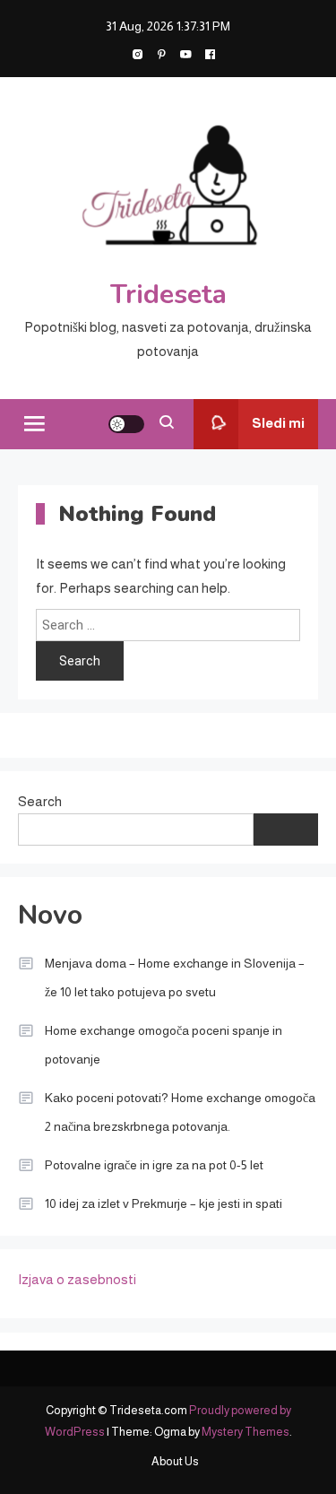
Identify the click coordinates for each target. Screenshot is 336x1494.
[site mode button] (126, 424)
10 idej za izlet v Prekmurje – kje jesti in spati (163, 1203)
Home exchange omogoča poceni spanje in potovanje (163, 1044)
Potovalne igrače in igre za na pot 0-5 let (154, 1165)
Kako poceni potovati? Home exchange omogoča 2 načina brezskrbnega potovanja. (180, 1112)
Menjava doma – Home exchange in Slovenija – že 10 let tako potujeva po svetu (175, 977)
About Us (175, 1461)
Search (40, 801)
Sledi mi (278, 422)
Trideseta (168, 294)
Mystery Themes (245, 1431)
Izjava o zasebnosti (77, 1279)
